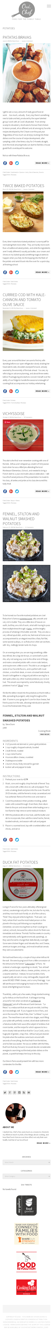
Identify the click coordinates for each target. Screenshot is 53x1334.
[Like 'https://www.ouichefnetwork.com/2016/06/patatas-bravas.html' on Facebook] (5, 163)
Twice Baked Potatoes (23, 185)
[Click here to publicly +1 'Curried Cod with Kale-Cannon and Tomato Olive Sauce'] (11, 391)
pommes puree (26, 618)
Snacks (41, 172)
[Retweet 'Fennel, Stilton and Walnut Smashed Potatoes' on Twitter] (17, 840)
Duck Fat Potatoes (20, 862)
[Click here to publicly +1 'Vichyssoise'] (11, 491)
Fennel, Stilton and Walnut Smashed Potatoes (21, 518)
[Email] (29, 1092)
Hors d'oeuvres (33, 172)
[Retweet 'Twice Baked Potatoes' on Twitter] (17, 272)
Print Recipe (44, 734)
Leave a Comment (27, 41)
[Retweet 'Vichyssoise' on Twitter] (17, 491)
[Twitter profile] (5, 1092)
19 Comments (28, 417)
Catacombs (30, 963)
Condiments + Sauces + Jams (20, 172)
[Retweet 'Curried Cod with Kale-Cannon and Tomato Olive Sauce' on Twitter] (17, 391)
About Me (8, 1127)
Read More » (42, 163)
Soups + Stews (15, 500)
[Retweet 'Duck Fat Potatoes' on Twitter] (17, 1072)
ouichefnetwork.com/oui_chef (34, 1327)
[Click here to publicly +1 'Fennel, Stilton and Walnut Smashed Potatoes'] (11, 840)
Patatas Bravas (17, 37)
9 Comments (27, 866)
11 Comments (29, 527)
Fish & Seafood (15, 403)
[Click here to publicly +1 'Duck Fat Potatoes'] (11, 1072)
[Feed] (24, 1092)
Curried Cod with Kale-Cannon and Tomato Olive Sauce (24, 299)
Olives (20, 685)
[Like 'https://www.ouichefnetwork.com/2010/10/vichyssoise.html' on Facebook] (5, 491)
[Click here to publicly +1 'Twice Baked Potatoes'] (11, 272)
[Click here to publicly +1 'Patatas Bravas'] (11, 163)
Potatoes (13, 175)
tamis (29, 628)
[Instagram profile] (19, 1092)
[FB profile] (10, 1092)
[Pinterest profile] (14, 1092)
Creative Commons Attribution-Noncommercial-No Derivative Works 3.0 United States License (26, 1322)
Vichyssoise (14, 413)
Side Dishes (14, 281)
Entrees (13, 400)
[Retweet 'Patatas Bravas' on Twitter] (17, 163)
